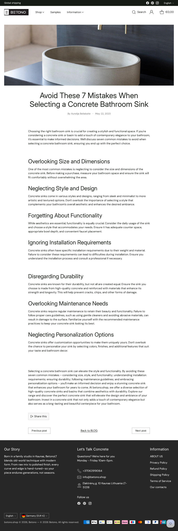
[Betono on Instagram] (157, 3)
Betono (33, 522)
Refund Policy (158, 468)
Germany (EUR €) (35, 515)
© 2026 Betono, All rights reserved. (59, 522)
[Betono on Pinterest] (152, 3)
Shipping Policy (159, 475)
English (167, 3)
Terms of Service (160, 481)
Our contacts (158, 487)
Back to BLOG (89, 430)
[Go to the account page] (151, 12)
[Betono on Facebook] (147, 3)
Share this (40, 416)
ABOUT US (156, 456)
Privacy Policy (158, 462)
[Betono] (16, 12)
